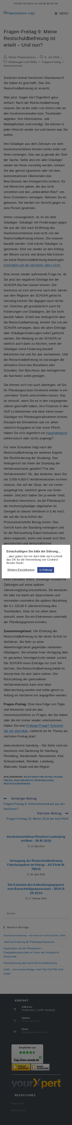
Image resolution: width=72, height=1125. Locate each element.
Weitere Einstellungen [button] (21, 569)
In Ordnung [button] (46, 570)
